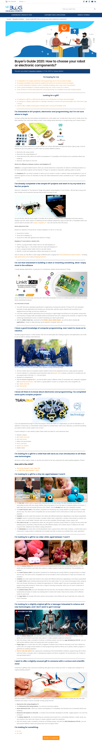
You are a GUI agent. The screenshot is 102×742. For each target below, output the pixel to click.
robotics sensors (76, 255)
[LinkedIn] (95, 1)
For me (19, 731)
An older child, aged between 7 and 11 (28, 470)
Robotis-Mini (57, 373)
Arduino (35, 223)
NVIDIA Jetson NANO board (52, 320)
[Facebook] (84, 1)
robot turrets (23, 386)
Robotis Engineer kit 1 (29, 380)
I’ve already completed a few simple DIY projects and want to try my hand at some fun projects (45, 83)
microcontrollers (64, 255)
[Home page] (18, 9)
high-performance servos (22, 257)
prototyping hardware (39, 257)
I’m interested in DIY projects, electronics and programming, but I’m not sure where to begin (44, 81)
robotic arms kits (24, 384)
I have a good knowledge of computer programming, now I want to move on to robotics (43, 87)
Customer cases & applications (55, 15)
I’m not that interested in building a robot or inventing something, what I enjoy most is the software (46, 85)
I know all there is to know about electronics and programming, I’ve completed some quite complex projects (49, 90)
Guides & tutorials (84, 15)
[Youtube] (92, 1)
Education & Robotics (18, 19)
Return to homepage (51, 738)
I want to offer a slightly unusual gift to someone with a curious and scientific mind (41, 106)
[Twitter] (86, 1)
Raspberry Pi (43, 223)
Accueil (9, 19)
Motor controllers (22, 444)
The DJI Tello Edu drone (24, 651)
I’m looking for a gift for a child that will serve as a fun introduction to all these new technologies (45, 99)
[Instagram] (89, 1)
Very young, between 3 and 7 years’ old (28, 468)
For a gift (19, 733)
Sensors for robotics (23, 446)
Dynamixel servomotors (27, 382)
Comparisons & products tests (21, 15)
